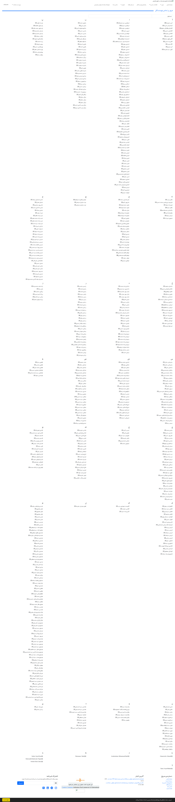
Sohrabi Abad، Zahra (37, 761)
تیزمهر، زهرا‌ (168, 215)
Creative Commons (67, 787)
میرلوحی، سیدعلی (37, 692)
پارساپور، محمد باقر (37, 28)
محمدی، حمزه (38, 538)
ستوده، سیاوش (167, 383)
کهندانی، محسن (167, 548)
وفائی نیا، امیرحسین (123, 712)
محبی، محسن (39, 517)
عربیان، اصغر (168, 459)
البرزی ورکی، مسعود (123, 137)
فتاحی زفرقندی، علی (80, 433)
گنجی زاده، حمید (124, 511)
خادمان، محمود (167, 286)
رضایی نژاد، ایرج (81, 334)
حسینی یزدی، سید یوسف (36, 258)
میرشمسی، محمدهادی (36, 686)
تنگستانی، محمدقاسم (166, 210)
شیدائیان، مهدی (124, 410)
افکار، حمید (125, 123)
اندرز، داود (125, 176)
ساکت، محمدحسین (166, 373)
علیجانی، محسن (167, 486)
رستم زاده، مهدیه (81, 310)
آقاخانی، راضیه (168, 33)
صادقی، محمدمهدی (80, 373)
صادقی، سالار (82, 365)
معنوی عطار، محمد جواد (36, 604)
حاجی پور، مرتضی (38, 205)
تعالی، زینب (168, 199)
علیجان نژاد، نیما (167, 483)
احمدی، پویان (125, 44)
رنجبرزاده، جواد (81, 347)
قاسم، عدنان (39, 435)
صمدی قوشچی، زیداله (80, 423)
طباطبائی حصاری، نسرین (36, 370)
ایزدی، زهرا (125, 187)
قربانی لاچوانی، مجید (37, 459)
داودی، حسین (125, 323)
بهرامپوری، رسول (81, 81)
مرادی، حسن (39, 570)
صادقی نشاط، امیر (81, 378)
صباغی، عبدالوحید (80, 388)
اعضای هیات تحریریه (167, 783)
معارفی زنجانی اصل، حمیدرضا (35, 599)
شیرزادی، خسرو (124, 415)
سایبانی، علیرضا (167, 381)
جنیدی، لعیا (125, 234)
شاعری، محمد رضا (124, 362)
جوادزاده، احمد (124, 242)
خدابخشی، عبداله (167, 297)
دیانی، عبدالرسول (124, 350)
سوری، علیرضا (168, 412)
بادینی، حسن (82, 31)
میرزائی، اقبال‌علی (38, 673)
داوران (123, 4)
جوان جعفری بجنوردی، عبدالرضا (120, 250)
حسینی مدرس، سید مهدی (35, 250)
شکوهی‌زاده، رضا (124, 391)
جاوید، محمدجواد (124, 205)
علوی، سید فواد (167, 472)
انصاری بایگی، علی (124, 182)
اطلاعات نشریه (153, 4)
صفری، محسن (82, 418)
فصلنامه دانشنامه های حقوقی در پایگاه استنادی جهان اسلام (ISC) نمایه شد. (125, 779)
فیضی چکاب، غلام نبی (80, 478)
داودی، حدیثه (125, 318)
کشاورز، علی (168, 540)
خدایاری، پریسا (168, 302)
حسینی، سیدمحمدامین (36, 242)
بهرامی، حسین (81, 86)
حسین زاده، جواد (38, 231)
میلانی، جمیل (39, 700)
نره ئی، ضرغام (168, 714)
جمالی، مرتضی (125, 231)
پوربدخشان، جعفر (37, 49)
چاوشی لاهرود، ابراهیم (79, 199)
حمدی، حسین (38, 263)
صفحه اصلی (169, 4)
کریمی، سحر (168, 530)
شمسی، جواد (125, 396)
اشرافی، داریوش (124, 97)
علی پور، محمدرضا (167, 478)
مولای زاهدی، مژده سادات (35, 670)
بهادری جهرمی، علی (80, 78)
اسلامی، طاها (125, 86)
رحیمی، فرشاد (81, 305)
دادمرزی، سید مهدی (123, 289)
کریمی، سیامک (168, 532)
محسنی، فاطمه (38, 525)
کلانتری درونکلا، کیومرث (165, 546)
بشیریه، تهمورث (81, 60)
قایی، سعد (39, 446)
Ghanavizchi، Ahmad (166, 756)
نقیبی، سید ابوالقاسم (166, 725)
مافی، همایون (39, 509)
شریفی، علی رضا (124, 383)
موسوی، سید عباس (37, 641)
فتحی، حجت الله (81, 441)
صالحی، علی (82, 383)
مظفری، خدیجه (38, 591)
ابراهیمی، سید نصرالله (123, 23)
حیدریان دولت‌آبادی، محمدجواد (34, 279)
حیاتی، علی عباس (38, 266)
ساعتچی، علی (168, 367)
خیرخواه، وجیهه (167, 326)
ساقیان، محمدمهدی (166, 370)
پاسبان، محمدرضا (38, 31)
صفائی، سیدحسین (80, 402)
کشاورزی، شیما (167, 543)
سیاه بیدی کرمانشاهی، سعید (164, 415)
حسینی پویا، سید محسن (36, 247)
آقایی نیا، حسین (167, 41)
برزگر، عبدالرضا (81, 57)
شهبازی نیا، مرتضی (123, 402)
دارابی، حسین (125, 302)
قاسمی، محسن (38, 438)
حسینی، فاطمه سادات (37, 244)
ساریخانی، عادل (167, 365)
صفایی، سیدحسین (80, 410)
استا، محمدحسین (124, 73)
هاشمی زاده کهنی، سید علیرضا (77, 712)
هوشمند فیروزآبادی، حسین (78, 728)
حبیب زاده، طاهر (38, 215)
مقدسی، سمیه (38, 609)
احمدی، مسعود (124, 52)
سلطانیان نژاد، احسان (166, 399)
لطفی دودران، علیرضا (80, 506)
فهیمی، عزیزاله (81, 470)
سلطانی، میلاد (168, 396)
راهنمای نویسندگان (141, 4)
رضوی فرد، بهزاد (81, 336)
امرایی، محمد (125, 153)
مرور (162, 4)
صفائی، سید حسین (80, 396)
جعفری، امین (125, 218)
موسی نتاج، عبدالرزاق (37, 662)
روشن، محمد (82, 352)
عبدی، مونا (169, 449)
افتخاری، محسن (124, 105)
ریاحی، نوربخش (81, 355)
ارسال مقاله (131, 4)
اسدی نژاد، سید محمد (123, 78)
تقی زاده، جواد (168, 205)
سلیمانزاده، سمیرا (167, 407)
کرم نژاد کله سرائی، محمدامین (164, 525)
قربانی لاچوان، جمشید (37, 454)
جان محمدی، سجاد (123, 199)
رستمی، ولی (82, 315)
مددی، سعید (39, 562)
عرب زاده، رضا (168, 456)
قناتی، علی (39, 464)
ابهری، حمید (125, 31)
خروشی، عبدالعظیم (167, 305)
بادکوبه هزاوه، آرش (80, 28)
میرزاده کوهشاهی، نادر (36, 676)
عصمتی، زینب (168, 467)
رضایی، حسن (82, 328)
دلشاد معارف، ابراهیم (123, 347)
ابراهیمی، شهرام (124, 25)
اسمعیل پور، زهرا (124, 94)
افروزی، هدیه (125, 113)
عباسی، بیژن (168, 438)
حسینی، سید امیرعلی (37, 239)
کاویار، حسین (168, 519)
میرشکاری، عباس (38, 684)
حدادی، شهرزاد (38, 226)
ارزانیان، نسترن (124, 68)
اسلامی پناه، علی (124, 89)
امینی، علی (126, 161)
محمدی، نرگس (38, 551)
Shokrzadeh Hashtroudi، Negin (34, 759)
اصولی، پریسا (125, 102)
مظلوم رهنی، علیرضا (37, 593)
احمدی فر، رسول (124, 57)
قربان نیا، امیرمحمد (37, 449)
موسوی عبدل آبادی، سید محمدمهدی (33, 652)
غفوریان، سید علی (124, 435)
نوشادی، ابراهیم (167, 738)
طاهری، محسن (38, 365)
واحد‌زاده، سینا (124, 707)
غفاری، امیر (125, 433)
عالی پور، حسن (168, 435)
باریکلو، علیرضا (81, 39)
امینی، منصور (125, 168)
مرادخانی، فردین (38, 564)
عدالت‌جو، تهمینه (167, 451)
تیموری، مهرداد (167, 218)
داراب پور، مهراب (124, 294)
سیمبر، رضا (168, 423)
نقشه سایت (169, 788)
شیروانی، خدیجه (124, 418)
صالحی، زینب (82, 381)
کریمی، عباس (168, 538)
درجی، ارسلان (125, 331)
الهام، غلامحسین (124, 145)
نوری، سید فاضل (167, 730)
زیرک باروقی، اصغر (37, 299)
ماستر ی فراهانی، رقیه (36, 506)
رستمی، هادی (82, 312)
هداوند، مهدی (81, 714)
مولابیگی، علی (39, 668)
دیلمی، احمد (125, 352)
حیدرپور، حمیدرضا (37, 271)
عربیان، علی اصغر (167, 462)
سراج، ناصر (168, 386)
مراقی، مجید (39, 575)
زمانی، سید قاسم (38, 297)
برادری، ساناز (82, 52)
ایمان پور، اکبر (125, 190)
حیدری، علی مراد (38, 274)
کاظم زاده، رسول (167, 506)
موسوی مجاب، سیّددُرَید (36, 657)
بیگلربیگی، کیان (81, 94)
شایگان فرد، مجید (124, 373)
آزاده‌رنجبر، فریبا (167, 25)
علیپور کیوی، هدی (167, 480)
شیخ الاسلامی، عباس (123, 404)
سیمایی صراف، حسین (166, 420)
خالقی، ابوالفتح (168, 291)
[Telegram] (52, 788)
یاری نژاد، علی (38, 707)
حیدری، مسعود (38, 276)
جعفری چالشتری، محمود (122, 223)
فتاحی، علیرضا (81, 430)
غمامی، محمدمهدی (123, 441)
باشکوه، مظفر (82, 41)
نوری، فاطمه (168, 736)
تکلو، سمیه (168, 207)
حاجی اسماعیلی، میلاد (37, 199)
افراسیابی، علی (124, 110)
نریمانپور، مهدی (167, 720)
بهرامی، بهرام (82, 84)
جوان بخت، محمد (124, 247)
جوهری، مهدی (125, 260)
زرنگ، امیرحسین (38, 294)
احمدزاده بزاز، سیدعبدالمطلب (121, 41)
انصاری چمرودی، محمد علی (122, 184)
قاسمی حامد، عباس (37, 443)
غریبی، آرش (125, 430)
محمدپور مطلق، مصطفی (36, 532)
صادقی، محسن (81, 367)
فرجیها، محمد (82, 456)
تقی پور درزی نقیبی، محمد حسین (163, 202)
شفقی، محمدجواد (124, 388)
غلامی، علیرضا (125, 438)
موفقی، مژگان (39, 665)
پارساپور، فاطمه (38, 25)
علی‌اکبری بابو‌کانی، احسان (165, 475)
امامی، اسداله (125, 150)
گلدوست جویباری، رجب (122, 506)
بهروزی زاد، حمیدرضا (80, 92)
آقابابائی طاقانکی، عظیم (166, 28)
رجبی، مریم (82, 299)
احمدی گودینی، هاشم (123, 60)
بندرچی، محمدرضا (80, 73)
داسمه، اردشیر (124, 307)
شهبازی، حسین (124, 399)
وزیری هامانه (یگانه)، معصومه (121, 709)
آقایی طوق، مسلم (167, 39)
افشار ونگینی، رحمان (123, 118)
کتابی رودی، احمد (167, 522)
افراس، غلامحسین (124, 108)
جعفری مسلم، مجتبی (123, 226)
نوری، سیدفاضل (167, 733)
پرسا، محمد (39, 41)
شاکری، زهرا (125, 365)
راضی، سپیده (82, 294)
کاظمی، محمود (168, 514)
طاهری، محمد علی (38, 367)
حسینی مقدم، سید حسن (36, 252)
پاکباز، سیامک (38, 36)
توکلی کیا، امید (168, 213)
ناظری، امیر (168, 709)
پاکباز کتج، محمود (38, 39)
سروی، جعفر (168, 388)
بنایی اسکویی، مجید (80, 70)
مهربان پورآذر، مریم (37, 633)
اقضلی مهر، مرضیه (124, 126)
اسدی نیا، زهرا (124, 81)
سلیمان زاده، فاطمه (166, 404)
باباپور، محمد (82, 23)
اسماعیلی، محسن (124, 92)
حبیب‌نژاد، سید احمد (37, 223)
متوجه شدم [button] (6, 800)
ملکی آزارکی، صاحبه (37, 620)
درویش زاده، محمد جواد (122, 342)
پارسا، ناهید (39, 23)
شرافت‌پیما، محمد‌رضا (123, 375)
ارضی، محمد (125, 70)
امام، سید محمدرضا (123, 147)
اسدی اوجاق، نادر (124, 76)
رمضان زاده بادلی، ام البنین (78, 344)
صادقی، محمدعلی (81, 370)
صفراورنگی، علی (81, 415)
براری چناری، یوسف (80, 54)
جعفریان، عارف (124, 221)
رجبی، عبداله (82, 297)
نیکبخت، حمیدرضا (167, 744)
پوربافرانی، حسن (38, 47)
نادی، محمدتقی (167, 707)
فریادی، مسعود (81, 464)
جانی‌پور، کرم (125, 202)
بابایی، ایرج (82, 25)
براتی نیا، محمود (81, 49)
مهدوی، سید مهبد (37, 628)
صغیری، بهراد (82, 394)
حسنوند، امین (38, 229)
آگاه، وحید (169, 44)
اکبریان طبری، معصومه (123, 131)
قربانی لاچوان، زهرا (37, 456)
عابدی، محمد (168, 430)
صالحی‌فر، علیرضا (81, 386)
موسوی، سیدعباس (37, 646)
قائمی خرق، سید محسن (36, 433)
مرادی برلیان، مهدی (37, 572)
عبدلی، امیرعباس (167, 446)
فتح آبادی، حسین (81, 435)
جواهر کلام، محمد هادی (122, 252)
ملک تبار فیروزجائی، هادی (36, 612)
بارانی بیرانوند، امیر (80, 36)
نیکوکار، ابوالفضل (167, 749)
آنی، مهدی (169, 47)
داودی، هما (125, 326)
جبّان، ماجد (125, 210)
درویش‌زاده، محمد (123, 334)
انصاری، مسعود (124, 179)
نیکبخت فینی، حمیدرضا (165, 746)
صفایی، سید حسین (80, 407)
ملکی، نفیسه (39, 617)
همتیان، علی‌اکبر (81, 725)
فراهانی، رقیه (82, 451)
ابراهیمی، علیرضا (124, 28)
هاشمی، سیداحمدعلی (80, 709)
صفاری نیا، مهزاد (81, 404)
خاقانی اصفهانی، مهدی (166, 289)
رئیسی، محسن (81, 286)
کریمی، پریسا (168, 527)
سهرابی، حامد (168, 410)
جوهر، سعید (125, 258)
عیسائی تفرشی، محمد (166, 496)
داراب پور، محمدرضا (123, 291)
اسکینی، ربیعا (125, 84)
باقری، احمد (82, 47)
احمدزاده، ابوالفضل (123, 39)
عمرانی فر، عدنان (167, 494)
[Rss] (44, 788)
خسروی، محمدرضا (167, 310)
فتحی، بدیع (82, 438)
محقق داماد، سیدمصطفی (36, 527)
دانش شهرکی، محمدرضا (122, 312)
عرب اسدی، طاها (167, 454)
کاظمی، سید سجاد (167, 509)
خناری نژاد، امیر (167, 315)
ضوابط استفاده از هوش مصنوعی (102, 4)
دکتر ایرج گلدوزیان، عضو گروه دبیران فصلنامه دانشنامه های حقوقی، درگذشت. (125, 783)
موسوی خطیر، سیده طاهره (35, 649)
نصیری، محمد (168, 722)
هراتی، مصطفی (81, 717)
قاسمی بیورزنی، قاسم (37, 441)
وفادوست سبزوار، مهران (122, 714)
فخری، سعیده (82, 449)
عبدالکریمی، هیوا (167, 443)
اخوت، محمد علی (124, 62)
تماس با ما (115, 4)
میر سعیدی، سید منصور (36, 681)
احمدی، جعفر (125, 47)
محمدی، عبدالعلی (38, 540)
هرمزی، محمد (82, 722)
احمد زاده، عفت (124, 36)
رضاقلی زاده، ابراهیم (80, 326)
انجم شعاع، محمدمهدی (122, 174)
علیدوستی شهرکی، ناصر (165, 488)
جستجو (170, 16)
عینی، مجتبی (168, 499)
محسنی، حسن (38, 522)
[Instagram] (56, 788)
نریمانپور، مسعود (167, 717)
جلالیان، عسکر (125, 229)
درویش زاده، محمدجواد (122, 344)
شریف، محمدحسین (123, 381)
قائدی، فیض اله (38, 430)
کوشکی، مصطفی (167, 551)
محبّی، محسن (39, 519)
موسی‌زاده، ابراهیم (37, 660)
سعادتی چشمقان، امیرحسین (164, 391)
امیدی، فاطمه (125, 155)
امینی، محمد (125, 163)
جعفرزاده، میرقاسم (123, 213)
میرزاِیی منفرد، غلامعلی (36, 678)
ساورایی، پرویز (168, 378)
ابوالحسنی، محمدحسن (123, 33)
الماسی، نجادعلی (124, 142)
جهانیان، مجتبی (124, 239)
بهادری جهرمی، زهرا (80, 76)
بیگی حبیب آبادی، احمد (79, 105)
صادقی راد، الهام (81, 375)
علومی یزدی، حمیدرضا (166, 470)
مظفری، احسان (38, 588)
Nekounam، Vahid (80, 756)
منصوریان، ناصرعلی (37, 623)
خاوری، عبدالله (168, 294)
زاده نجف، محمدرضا (37, 286)
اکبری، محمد (125, 129)
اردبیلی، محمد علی (124, 65)
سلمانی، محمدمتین (167, 402)
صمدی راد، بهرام (81, 420)
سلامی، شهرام (168, 394)
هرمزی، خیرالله (81, 720)
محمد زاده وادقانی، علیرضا (35, 535)
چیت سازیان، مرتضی (80, 202)
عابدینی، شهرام (167, 433)
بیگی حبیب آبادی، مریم (79, 108)
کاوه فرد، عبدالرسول (166, 517)
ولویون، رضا (125, 720)
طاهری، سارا (39, 362)
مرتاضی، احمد (38, 578)
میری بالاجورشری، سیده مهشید (34, 697)
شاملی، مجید (125, 367)
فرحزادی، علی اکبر (80, 462)
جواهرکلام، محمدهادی (123, 255)
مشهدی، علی (39, 585)
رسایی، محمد (82, 307)
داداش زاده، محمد (123, 286)
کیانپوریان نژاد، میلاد (166, 554)
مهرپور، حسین (38, 636)
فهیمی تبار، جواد (81, 472)
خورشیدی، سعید (167, 323)
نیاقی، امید (169, 741)
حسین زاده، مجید (38, 237)
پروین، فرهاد (39, 44)
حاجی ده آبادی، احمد (37, 207)
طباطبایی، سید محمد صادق (35, 373)
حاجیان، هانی (39, 202)
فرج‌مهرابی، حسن (81, 454)
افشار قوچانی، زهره (123, 115)
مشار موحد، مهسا (38, 583)
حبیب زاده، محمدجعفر (36, 218)
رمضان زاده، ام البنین (80, 342)
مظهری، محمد (39, 596)
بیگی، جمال (82, 97)
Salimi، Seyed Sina (37, 756)
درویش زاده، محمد (123, 336)
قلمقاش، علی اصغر (37, 462)
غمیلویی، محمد (124, 443)
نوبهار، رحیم (168, 728)
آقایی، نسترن (168, 36)
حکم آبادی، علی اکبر (37, 260)
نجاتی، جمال (168, 712)
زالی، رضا (40, 289)
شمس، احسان (125, 394)
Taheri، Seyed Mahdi (166, 768)
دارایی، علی (125, 305)
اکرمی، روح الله (124, 134)
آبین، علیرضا (168, 23)
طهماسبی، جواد (38, 375)
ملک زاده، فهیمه (38, 615)
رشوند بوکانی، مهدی (80, 323)
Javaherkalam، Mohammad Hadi (120, 756)
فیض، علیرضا (82, 475)
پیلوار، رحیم (39, 54)
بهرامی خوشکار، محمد (80, 89)
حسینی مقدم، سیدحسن (36, 255)
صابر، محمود (82, 362)
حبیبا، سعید (39, 213)
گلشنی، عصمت (124, 509)
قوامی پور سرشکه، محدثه (36, 467)
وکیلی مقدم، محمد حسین (122, 717)
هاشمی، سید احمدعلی (79, 707)
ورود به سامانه (17, 4)
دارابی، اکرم (125, 299)
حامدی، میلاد (39, 210)
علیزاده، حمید (168, 491)
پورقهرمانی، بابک (38, 52)
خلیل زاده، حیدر (167, 312)
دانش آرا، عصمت (124, 310)
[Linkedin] (48, 788)
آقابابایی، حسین (167, 31)
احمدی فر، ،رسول (124, 54)
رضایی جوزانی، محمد (80, 331)
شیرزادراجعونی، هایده (123, 412)
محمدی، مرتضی (38, 548)
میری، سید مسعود (37, 694)
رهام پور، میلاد (81, 350)
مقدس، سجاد (38, 607)
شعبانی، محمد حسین (123, 386)
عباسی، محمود (168, 441)
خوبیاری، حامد (168, 318)
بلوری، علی (82, 68)
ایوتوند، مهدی (125, 192)
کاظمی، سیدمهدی (167, 511)
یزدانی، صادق (38, 709)
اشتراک (20, 783)
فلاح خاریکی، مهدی (80, 467)
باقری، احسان (82, 44)
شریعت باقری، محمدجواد (122, 378)
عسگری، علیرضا (167, 464)
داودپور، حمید (124, 315)
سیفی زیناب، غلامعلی (166, 418)
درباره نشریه (169, 781)
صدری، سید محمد (80, 391)
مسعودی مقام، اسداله (37, 580)
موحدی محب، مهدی (37, 639)
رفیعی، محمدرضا (81, 339)
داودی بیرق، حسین (123, 328)
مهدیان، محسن (38, 631)
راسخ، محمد (82, 289)
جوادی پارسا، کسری (123, 244)
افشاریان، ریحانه (124, 121)
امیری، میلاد (125, 158)
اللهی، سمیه (125, 139)
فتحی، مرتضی (82, 443)
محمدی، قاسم (38, 543)
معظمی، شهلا (39, 601)
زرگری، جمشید (38, 291)
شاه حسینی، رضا (124, 370)
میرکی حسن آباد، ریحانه (36, 689)
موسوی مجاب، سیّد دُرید (36, 654)
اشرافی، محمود (124, 100)
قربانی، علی (39, 451)
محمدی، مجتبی (38, 546)
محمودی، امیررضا (38, 554)
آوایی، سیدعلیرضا (167, 49)
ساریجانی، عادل (167, 362)
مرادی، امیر (39, 567)
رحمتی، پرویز (82, 302)
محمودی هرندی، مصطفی (36, 559)
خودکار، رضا (168, 320)
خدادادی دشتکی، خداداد (165, 299)
